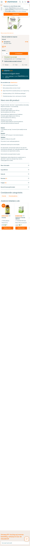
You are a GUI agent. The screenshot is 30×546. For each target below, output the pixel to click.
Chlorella (4, 196)
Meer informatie (5, 165)
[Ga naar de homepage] (11, 2)
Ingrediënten (4, 169)
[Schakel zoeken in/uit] (20, 2)
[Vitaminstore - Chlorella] (7, 209)
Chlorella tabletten (13, 196)
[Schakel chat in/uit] (27, 539)
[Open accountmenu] (22, 2)
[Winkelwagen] (25, 2)
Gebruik (3, 174)
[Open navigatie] (1, 1)
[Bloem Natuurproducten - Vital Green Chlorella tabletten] (21, 209)
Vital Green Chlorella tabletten (20, 218)
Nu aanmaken (16, 14)
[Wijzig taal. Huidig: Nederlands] (28, 2)
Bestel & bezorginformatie (8, 187)
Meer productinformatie (6, 33)
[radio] (2, 41)
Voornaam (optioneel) (7, 542)
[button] (7, 215)
